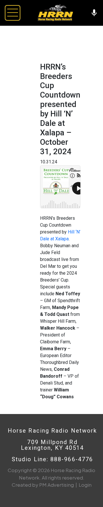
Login (85, 485)
